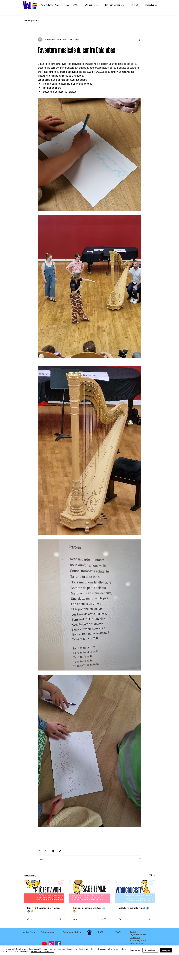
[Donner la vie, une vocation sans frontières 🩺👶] (89, 891)
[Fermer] (175, 950)
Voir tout (152, 875)
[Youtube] (44, 944)
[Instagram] (51, 944)
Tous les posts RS (31, 20)
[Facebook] (58, 944)
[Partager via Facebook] (39, 850)
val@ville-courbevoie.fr (138, 934)
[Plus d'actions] (139, 39)
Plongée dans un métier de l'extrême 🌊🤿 (133, 907)
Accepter (166, 950)
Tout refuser (150, 950)
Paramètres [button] (135, 950)
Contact (133, 932)
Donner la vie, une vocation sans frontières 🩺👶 (89, 909)
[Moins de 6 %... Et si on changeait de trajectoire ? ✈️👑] (44, 891)
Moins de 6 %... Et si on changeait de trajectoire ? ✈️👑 (43, 909)
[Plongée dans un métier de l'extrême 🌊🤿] (135, 891)
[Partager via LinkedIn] (52, 850)
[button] (49, 5)
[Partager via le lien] (59, 850)
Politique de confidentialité (42, 951)
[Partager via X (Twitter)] (46, 850)
